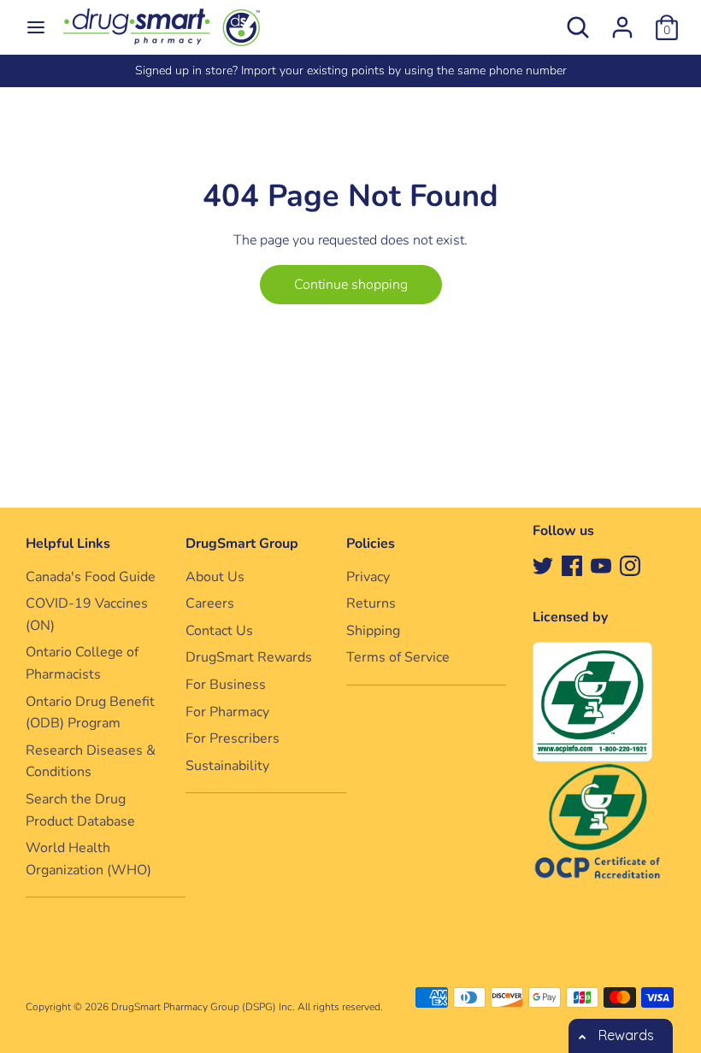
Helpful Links (68, 543)
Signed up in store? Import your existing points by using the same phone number (351, 70)
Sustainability (227, 765)
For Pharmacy (227, 712)
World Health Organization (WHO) (88, 858)
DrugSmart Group (242, 543)
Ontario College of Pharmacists (82, 663)
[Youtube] (601, 565)
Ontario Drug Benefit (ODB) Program (90, 712)
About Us (215, 577)
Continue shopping (351, 284)
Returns (371, 603)
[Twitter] (543, 565)
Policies (370, 543)
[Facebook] (572, 565)
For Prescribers (233, 738)
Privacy (368, 577)
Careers (210, 603)
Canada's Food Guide (91, 577)
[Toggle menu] (36, 27)
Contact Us (219, 630)
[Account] (622, 20)
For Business (226, 684)
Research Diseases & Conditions (91, 761)
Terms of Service (398, 657)
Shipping (373, 630)
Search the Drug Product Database (80, 810)
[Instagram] (630, 565)
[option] (350, 71)
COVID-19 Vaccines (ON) (87, 614)
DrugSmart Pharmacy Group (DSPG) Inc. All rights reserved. (247, 1007)
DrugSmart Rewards (249, 657)
